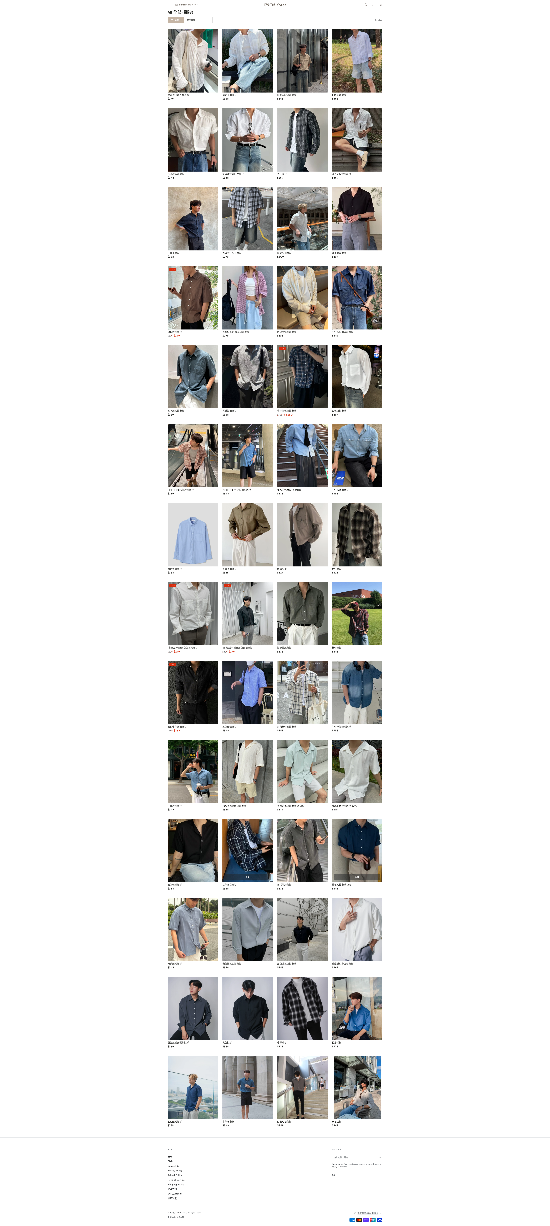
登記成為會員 (175, 1193)
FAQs (170, 1161)
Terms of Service (176, 1180)
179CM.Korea (180, 1213)
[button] (366, 5)
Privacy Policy (175, 1170)
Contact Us (173, 1166)
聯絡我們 (172, 1198)
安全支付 (172, 1189)
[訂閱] (380, 1157)
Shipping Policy (176, 1184)
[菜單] (169, 5)
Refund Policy (175, 1175)
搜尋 (170, 1156)
